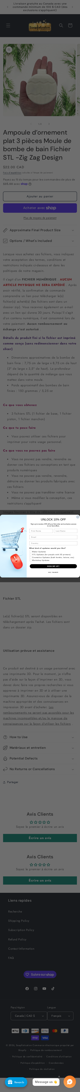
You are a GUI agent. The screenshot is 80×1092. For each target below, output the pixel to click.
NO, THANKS (53, 572)
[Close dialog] (78, 517)
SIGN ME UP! (53, 566)
